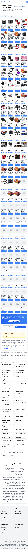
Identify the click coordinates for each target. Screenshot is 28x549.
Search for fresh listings (20, 334)
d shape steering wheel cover (6, 384)
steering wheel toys (21, 383)
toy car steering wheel (20, 375)
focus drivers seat (8, 352)
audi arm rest (19, 400)
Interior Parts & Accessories (8, 13)
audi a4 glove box (18, 352)
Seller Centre (18, 517)
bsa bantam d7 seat (21, 402)
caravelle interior (20, 416)
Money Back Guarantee (6, 515)
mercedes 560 (17, 355)
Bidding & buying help (6, 517)
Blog (16, 531)
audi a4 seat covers (10, 356)
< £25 (3, 452)
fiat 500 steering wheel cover (6, 375)
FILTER (5, 16)
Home (3, 12)
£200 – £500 (4, 455)
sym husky (5, 400)
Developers (3, 527)
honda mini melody (20, 444)
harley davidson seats (20, 441)
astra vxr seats (19, 437)
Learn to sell (18, 513)
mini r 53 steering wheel (20, 434)
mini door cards (6, 414)
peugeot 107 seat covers (6, 445)
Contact (17, 527)
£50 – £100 (15, 452)
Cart (2, 520)
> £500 (11, 455)
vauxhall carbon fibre (6, 396)
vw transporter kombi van (19, 392)
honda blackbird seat (6, 441)
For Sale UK (5, 2)
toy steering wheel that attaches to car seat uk (21, 366)
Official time (4, 533)
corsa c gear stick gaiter (6, 417)
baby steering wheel (5, 379)
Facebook (17, 529)
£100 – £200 (23, 452)
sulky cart (18, 414)
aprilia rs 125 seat (20, 409)
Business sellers (18, 515)
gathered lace (19, 425)
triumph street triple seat (6, 421)
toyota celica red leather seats (6, 410)
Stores (2, 519)
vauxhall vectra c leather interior (20, 396)
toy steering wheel (7, 364)
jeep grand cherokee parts (6, 403)
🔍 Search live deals (20, 326)
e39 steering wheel (20, 379)
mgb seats (5, 407)
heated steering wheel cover (6, 371)
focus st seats (5, 391)
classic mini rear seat (11, 354)
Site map (3, 531)
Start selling (18, 511)
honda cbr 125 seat (20, 407)
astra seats (18, 420)
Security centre (4, 529)
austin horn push (20, 429)
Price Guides (4, 511)
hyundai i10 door (6, 437)
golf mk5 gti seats (9, 355)
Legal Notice (4, 513)
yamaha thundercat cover (7, 425)
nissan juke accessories (5, 434)
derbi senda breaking (5, 430)
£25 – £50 (9, 452)
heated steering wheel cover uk (20, 371)
